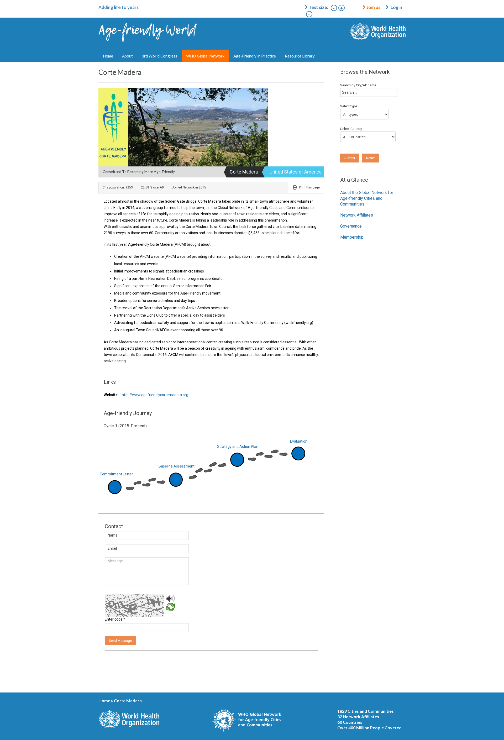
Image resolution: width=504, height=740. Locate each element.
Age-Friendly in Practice (254, 56)
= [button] (309, 14)
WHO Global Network (205, 56)
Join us (373, 7)
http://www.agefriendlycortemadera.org (146, 395)
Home (108, 56)
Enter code (115, 619)
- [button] (334, 8)
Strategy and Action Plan (237, 446)
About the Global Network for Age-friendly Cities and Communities (366, 198)
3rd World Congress (159, 56)
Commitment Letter (116, 474)
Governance (351, 226)
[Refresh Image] (170, 607)
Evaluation (298, 441)
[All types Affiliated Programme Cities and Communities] (365, 115)
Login (396, 7)
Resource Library (300, 56)
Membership (352, 237)
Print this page (309, 187)
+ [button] (341, 8)
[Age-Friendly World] (148, 36)
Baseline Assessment (177, 466)
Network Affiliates (356, 215)
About (127, 56)
